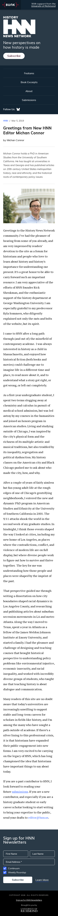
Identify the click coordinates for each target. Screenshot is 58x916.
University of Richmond (43, 6)
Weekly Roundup (17, 872)
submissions (20, 792)
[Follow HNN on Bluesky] (18, 109)
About (29, 91)
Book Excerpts (29, 82)
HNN (5, 120)
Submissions (29, 100)
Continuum (14, 868)
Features (29, 73)
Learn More (42, 879)
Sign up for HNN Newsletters (29, 900)
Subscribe (14, 56)
